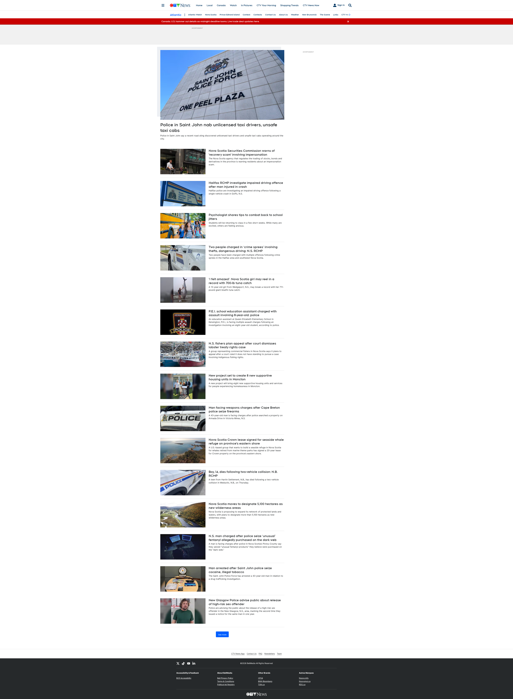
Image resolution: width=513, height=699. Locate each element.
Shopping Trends (289, 5)
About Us (283, 15)
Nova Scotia (210, 15)
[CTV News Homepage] (180, 5)
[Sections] (163, 5)
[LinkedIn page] (194, 663)
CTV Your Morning (266, 5)
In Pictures (246, 5)
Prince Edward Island (230, 15)
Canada (221, 5)
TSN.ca (261, 684)
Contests (257, 15)
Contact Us (270, 15)
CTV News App (238, 653)
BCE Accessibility (183, 678)
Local (210, 5)
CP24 (260, 678)
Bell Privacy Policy (225, 678)
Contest (246, 15)
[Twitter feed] (178, 663)
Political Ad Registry (226, 684)
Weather (295, 15)
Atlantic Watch (195, 15)
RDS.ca (302, 684)
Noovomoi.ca (304, 681)
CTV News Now (311, 5)
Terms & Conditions (225, 681)
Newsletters (269, 653)
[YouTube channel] (188, 663)
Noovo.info (303, 678)
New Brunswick (309, 15)
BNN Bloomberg (265, 681)
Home (199, 5)
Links (335, 15)
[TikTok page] (183, 663)
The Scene (325, 15)
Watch (233, 5)
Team (279, 653)
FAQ (260, 653)
